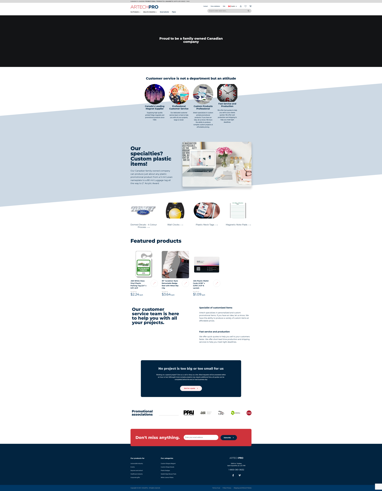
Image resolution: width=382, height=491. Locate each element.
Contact (205, 6)
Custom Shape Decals (167, 467)
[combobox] (229, 11)
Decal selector (164, 12)
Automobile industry (137, 463)
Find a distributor (215, 6)
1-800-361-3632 (236, 469)
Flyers (174, 12)
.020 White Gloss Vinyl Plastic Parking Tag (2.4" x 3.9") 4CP (138, 284)
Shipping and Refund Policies (242, 488)
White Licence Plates (167, 477)
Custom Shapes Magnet (168, 463)
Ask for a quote (189, 388)
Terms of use (216, 488)
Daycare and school (137, 470)
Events (133, 467)
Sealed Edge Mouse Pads (168, 474)
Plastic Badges (165, 470)
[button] (232, 6)
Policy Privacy (227, 488)
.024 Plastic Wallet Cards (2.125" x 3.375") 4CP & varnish (201, 284)
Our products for (137, 458)
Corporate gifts (135, 477)
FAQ (224, 6)
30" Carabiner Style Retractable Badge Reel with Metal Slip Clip (170, 284)
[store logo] (144, 8)
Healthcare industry (137, 474)
